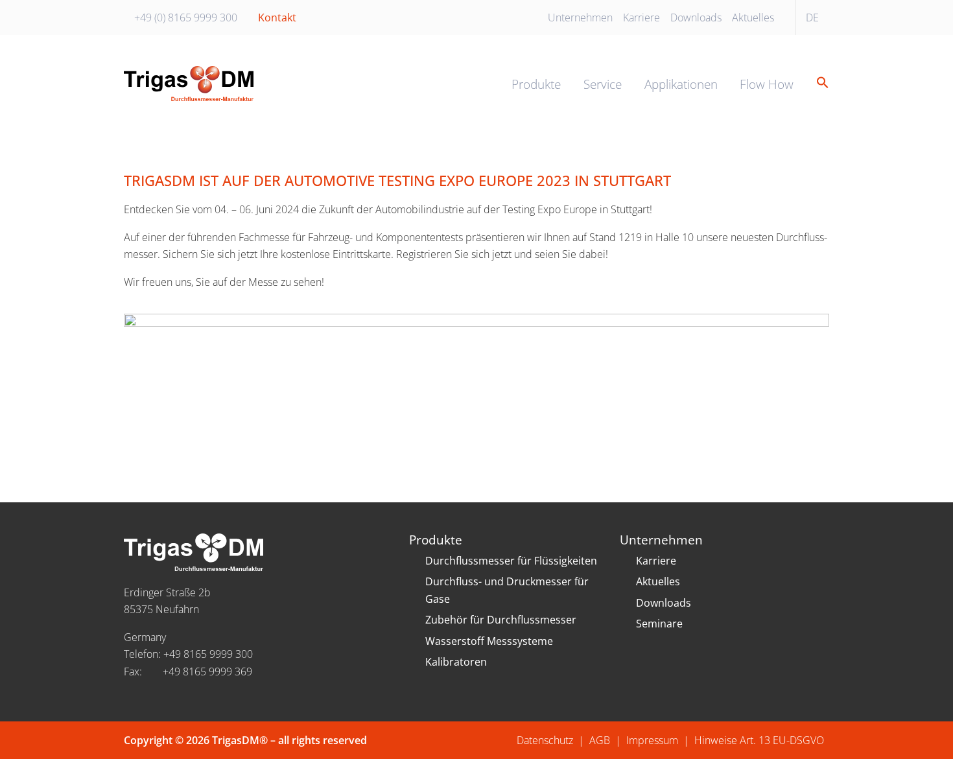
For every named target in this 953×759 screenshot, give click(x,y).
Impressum (652, 740)
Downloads (696, 17)
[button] (817, 83)
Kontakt (277, 17)
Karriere (641, 17)
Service (602, 84)
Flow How (767, 84)
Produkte (536, 84)
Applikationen (681, 84)
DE (812, 17)
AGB (599, 740)
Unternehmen (580, 17)
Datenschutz (545, 740)
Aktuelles (753, 17)
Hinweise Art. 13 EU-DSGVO (759, 740)
